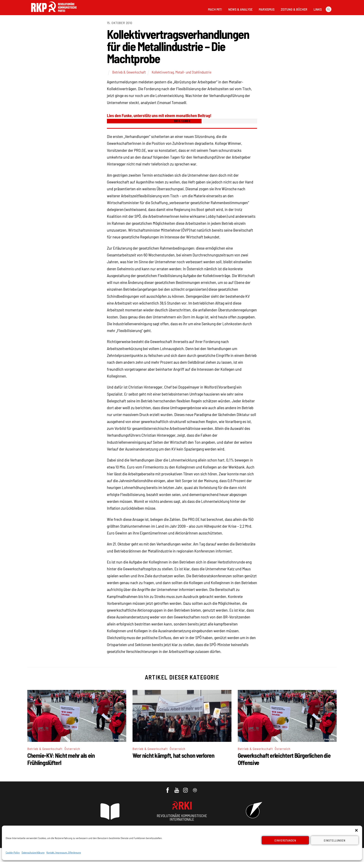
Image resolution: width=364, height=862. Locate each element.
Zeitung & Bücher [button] (294, 9)
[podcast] (195, 788)
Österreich (72, 749)
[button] (356, 830)
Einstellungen (334, 840)
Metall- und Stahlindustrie (193, 72)
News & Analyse (240, 9)
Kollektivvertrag (163, 72)
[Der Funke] (53, 13)
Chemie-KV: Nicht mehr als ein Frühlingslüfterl (61, 759)
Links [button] (318, 9)
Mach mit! (215, 9)
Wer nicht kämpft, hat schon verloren (173, 755)
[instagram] (186, 788)
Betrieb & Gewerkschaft (129, 72)
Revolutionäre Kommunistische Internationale (182, 817)
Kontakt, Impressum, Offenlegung (63, 852)
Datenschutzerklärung (33, 852)
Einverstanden (285, 840)
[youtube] (177, 788)
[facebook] (168, 788)
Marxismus (267, 9)
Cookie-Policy (13, 852)
